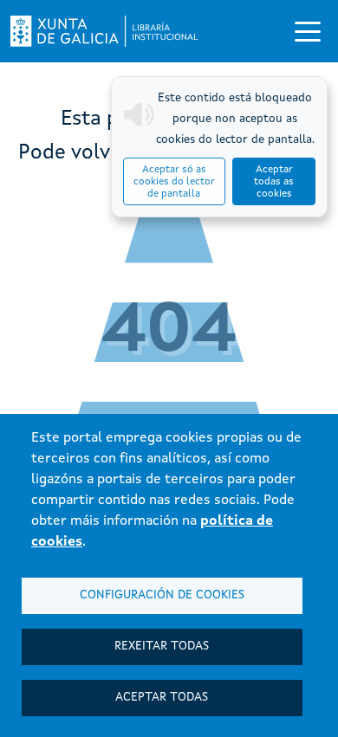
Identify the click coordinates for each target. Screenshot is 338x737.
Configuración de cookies (162, 595)
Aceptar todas (161, 697)
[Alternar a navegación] (308, 31)
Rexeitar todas (161, 646)
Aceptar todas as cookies (274, 182)
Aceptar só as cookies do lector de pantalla (174, 182)
